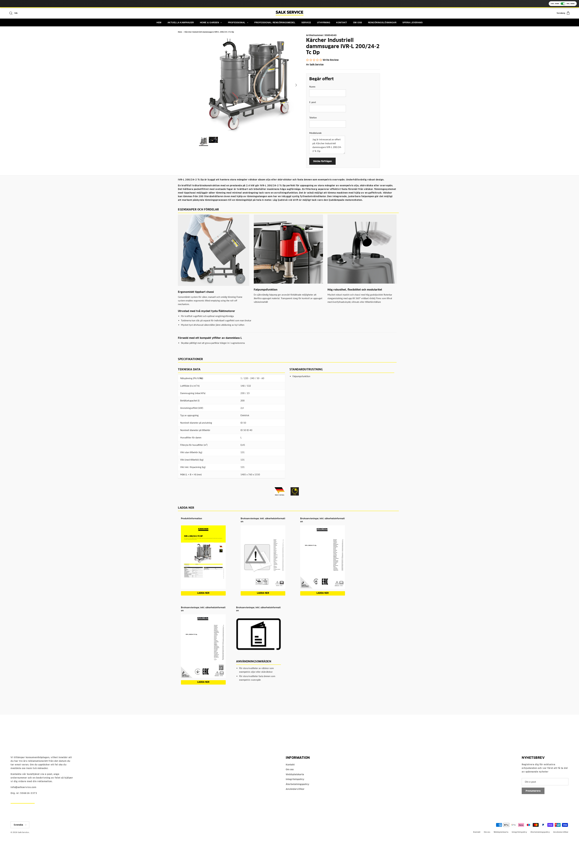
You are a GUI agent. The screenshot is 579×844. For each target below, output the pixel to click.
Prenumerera (533, 790)
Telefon (313, 117)
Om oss (290, 769)
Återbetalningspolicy (297, 784)
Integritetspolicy (295, 779)
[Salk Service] (290, 13)
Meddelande (315, 133)
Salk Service (317, 64)
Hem (180, 32)
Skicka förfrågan (322, 161)
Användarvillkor (295, 789)
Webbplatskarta (295, 774)
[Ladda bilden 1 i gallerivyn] (249, 83)
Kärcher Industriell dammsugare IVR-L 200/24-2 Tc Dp (209, 32)
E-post (312, 102)
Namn (312, 86)
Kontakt (290, 764)
